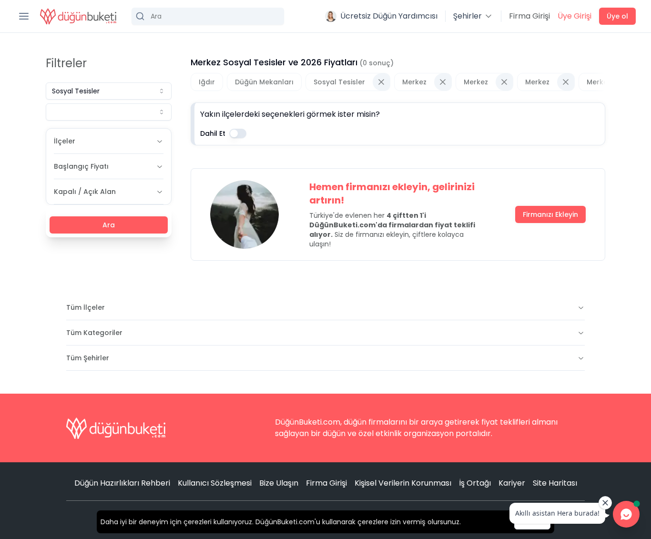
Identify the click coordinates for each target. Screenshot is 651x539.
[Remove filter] (381, 82)
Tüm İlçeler (85, 307)
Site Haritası (555, 483)
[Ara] (208, 16)
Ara (108, 225)
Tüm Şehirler (87, 358)
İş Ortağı (475, 483)
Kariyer (511, 483)
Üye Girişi (574, 15)
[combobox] (109, 91)
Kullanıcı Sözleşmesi (215, 483)
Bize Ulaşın (278, 483)
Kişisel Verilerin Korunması (403, 483)
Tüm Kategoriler (94, 332)
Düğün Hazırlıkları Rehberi (122, 483)
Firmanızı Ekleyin (550, 214)
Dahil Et (212, 133)
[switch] (237, 133)
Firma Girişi (529, 15)
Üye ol (617, 16)
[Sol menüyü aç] (23, 16)
